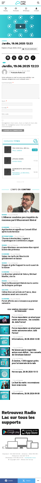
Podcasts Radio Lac (18, 72)
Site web (5, 114)
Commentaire (7, 83)
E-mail (5, 108)
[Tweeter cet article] (14, 58)
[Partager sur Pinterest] (20, 58)
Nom (4, 101)
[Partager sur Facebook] (8, 58)
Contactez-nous (30, 457)
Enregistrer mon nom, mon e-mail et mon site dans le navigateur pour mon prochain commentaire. (19, 124)
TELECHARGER (30, 49)
